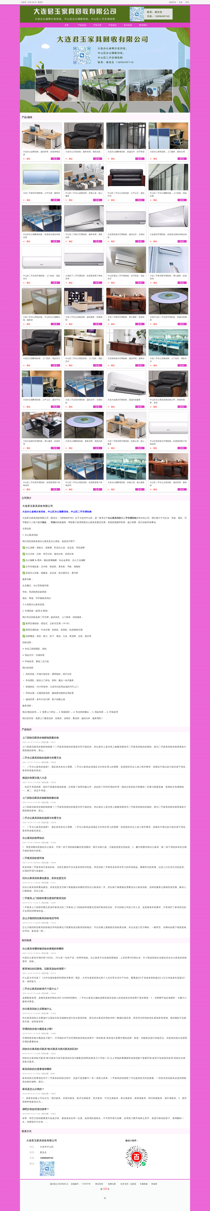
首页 (67, 25)
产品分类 (97, 25)
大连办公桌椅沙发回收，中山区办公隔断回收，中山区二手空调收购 (57, 511)
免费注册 (112, 1184)
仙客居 (23, 2)
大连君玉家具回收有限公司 (37, 506)
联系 (55, 158)
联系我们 (143, 25)
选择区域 (172, 2)
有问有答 (128, 25)
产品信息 (82, 25)
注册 (180, 2)
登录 (187, 2)
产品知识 (113, 25)
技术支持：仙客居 (128, 1184)
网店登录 (99, 1184)
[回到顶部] (207, 1208)
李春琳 (154, 1184)
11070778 (86, 1184)
